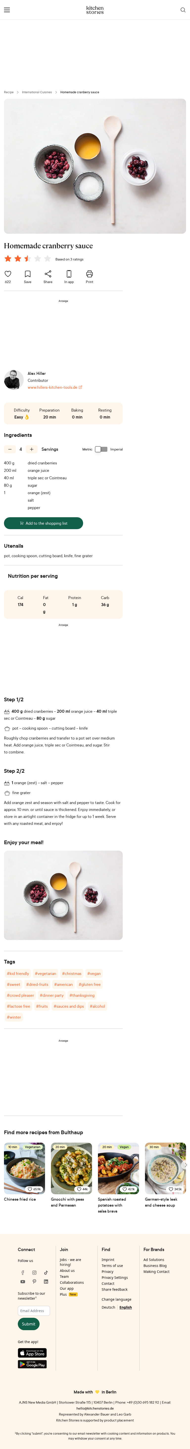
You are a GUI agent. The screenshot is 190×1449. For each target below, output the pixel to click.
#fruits (42, 1006)
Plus (68, 1294)
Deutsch (108, 1307)
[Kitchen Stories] (95, 10)
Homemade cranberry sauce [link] (79, 92)
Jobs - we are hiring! (70, 1262)
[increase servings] (32, 449)
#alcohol (97, 1006)
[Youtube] (22, 1281)
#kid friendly (18, 973)
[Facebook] (22, 1272)
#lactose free (18, 1006)
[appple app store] (34, 1354)
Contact (108, 1283)
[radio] (8, 258)
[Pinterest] (34, 1281)
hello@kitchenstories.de (95, 1408)
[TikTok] (46, 1272)
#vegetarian (45, 973)
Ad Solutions (153, 1259)
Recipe (9, 92)
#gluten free (90, 984)
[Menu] (7, 10)
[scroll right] (185, 1164)
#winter (14, 1017)
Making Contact (156, 1271)
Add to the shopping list (47, 523)
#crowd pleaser (20, 995)
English (125, 1307)
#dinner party (52, 995)
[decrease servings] (10, 449)
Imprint (108, 1259)
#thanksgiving (82, 995)
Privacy (107, 1271)
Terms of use (112, 1265)
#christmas (71, 973)
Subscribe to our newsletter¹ (31, 1296)
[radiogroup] (28, 259)
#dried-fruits (37, 984)
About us (67, 1270)
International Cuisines (37, 92)
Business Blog (155, 1265)
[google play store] (34, 1365)
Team (64, 1276)
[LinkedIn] (46, 1281)
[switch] (101, 449)
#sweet (13, 984)
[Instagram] (34, 1272)
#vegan (94, 973)
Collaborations (72, 1282)
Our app (67, 1288)
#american (63, 984)
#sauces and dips (69, 1006)
